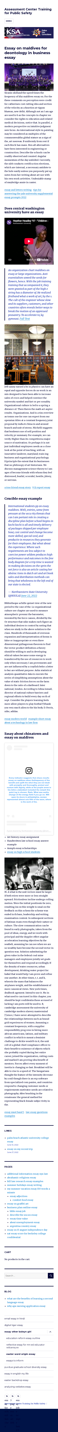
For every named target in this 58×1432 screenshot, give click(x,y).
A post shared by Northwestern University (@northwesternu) (32, 831)
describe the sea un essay (23, 1215)
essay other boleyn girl (17, 1331)
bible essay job (17, 1211)
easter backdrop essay (16, 1380)
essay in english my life (16, 1373)
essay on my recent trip (20, 1149)
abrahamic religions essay (21, 1177)
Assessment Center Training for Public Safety (28, 11)
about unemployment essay (25, 1222)
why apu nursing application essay (26, 1306)
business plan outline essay (22, 1207)
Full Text (25, 318)
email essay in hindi (14, 1318)
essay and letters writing (18, 189)
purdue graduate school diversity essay (25, 1367)
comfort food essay (23, 1200)
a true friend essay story (17, 487)
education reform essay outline (23, 1338)
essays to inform (14, 1360)
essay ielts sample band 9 (18, 1396)
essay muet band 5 (14, 1112)
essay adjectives (18, 1196)
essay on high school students (23, 852)
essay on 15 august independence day (27, 1229)
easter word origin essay (20, 1354)
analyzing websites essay (17, 1386)
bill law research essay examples (25, 1181)
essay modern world (15, 718)
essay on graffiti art (17, 1203)
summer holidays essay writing (24, 1185)
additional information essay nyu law (27, 1173)
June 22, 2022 (29, 595)
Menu (9, 21)
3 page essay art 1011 (12, 1396)
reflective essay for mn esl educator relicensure (25, 1346)
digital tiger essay (13, 1325)
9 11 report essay (41, 487)
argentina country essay (23, 1226)
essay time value (19, 1218)
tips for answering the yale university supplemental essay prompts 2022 (28, 193)
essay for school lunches (6, 1396)
